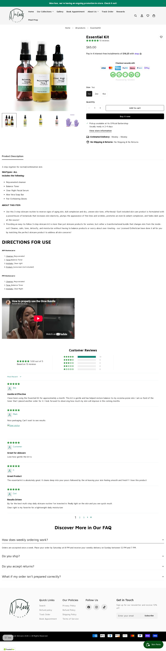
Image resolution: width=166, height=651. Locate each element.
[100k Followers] (96, 607)
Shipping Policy (70, 614)
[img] (13, 384)
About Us (92, 11)
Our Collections (44, 11)
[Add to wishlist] (161, 37)
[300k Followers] (89, 607)
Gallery (60, 11)
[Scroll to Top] (161, 637)
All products (80, 28)
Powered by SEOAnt (125, 80)
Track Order (107, 11)
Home (31, 11)
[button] (92, 40)
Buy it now (125, 116)
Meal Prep (33, 20)
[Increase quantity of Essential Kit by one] (100, 108)
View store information (100, 130)
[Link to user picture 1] (13, 430)
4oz (104, 95)
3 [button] (83, 517)
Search (42, 605)
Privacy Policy (69, 605)
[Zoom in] (74, 39)
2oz (97, 95)
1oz (90, 95)
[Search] (135, 16)
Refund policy (45, 610)
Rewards (120, 11)
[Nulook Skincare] (16, 16)
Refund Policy (69, 610)
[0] (154, 16)
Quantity (90, 102)
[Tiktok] (104, 607)
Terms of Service (71, 619)
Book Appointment (76, 11)
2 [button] (79, 517)
